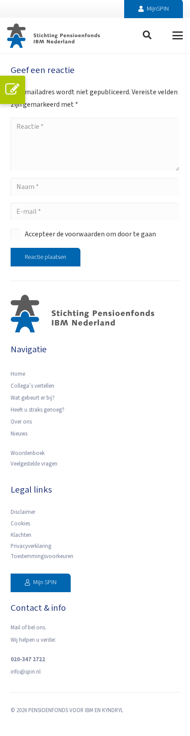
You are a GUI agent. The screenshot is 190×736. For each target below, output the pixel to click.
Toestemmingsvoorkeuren (42, 556)
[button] (147, 35)
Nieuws (19, 434)
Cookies (20, 524)
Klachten (21, 535)
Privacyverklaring (31, 546)
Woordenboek (28, 453)
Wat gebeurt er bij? (33, 398)
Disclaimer (23, 512)
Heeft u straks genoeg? (38, 410)
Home (18, 374)
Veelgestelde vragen (34, 464)
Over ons (21, 422)
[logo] (53, 35)
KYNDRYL (112, 710)
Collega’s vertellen (32, 386)
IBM (89, 710)
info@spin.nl (26, 672)
